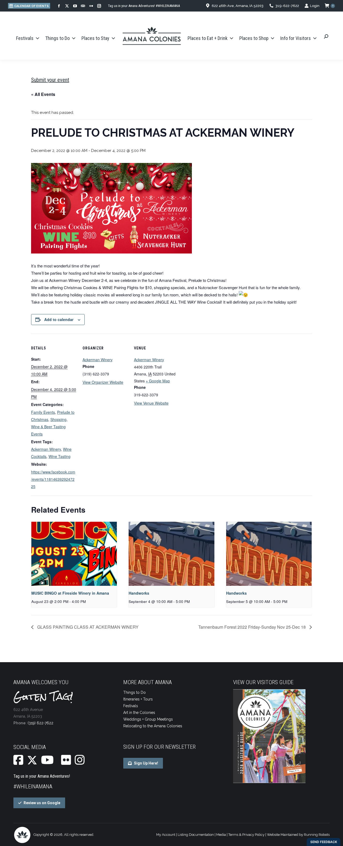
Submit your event (50, 80)
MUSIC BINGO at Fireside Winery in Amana (70, 593)
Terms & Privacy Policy (246, 835)
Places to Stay (95, 38)
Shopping (58, 419)
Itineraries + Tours (138, 699)
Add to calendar (58, 319)
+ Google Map (158, 380)
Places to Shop (254, 38)
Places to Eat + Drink (208, 38)
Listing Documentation (196, 835)
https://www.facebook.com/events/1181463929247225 (53, 479)
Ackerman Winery (46, 449)
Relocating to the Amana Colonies (152, 726)
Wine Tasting (59, 456)
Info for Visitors (295, 38)
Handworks (139, 593)
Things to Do (57, 38)
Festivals (24, 38)
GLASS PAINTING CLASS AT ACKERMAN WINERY (87, 627)
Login (314, 6)
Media (221, 835)
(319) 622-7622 (40, 723)
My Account (165, 835)
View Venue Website (151, 403)
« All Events (43, 94)
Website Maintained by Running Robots (298, 835)
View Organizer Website (103, 382)
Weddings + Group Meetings (148, 719)
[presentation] (74, 554)
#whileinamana (32, 786)
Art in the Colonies (139, 712)
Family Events (43, 412)
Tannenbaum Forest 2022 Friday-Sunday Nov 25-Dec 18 (252, 627)
